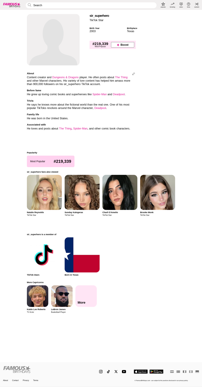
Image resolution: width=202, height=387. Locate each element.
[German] (197, 371)
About (5, 380)
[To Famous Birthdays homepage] (12, 5)
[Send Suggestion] (133, 74)
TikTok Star (96, 20)
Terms (35, 380)
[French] (184, 371)
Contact (15, 380)
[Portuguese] (178, 371)
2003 (93, 31)
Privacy (26, 380)
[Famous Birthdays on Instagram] (101, 371)
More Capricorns (35, 282)
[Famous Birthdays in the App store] (141, 372)
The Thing (121, 77)
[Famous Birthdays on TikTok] (108, 371)
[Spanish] (172, 371)
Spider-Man (99, 94)
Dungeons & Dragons (65, 77)
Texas (130, 31)
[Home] (46, 370)
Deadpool (119, 94)
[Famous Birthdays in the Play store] (156, 372)
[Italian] (191, 371)
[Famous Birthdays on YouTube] (124, 371)
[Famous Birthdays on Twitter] (116, 371)
